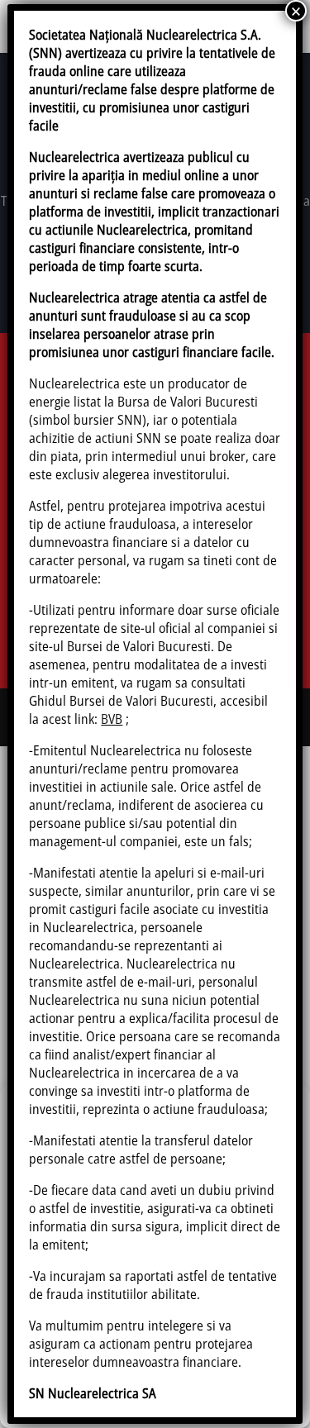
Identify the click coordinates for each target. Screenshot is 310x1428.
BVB (111, 719)
